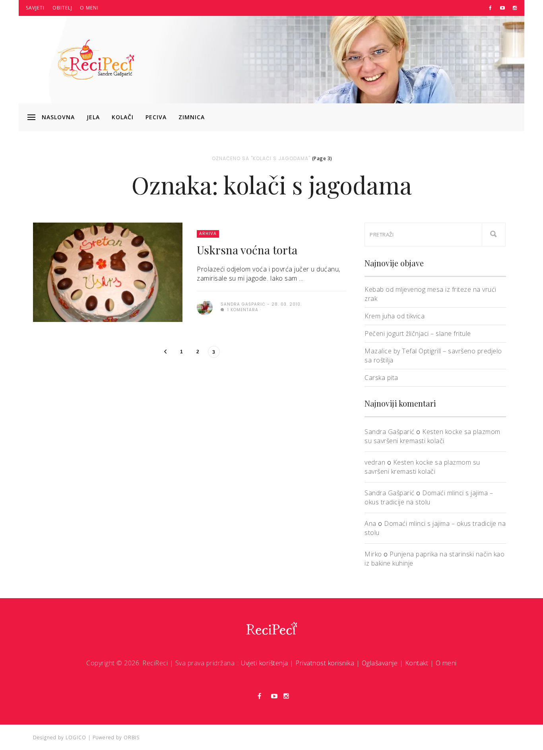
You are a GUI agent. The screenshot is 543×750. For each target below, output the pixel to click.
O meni (89, 7)
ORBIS (132, 737)
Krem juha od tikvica (395, 316)
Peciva (156, 117)
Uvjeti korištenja (264, 663)
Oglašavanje (380, 663)
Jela (93, 117)
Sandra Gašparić (390, 431)
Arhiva (208, 233)
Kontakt (417, 663)
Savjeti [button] (35, 7)
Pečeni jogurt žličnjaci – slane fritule (418, 333)
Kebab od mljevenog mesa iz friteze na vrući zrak (430, 294)
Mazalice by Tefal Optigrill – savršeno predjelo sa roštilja (433, 355)
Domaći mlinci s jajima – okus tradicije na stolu (429, 497)
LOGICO (76, 737)
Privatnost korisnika (324, 663)
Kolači (123, 117)
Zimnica (191, 117)
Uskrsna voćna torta (247, 249)
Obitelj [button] (62, 7)
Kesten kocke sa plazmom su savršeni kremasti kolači (432, 436)
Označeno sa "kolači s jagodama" (261, 158)
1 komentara (242, 310)
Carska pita (381, 377)
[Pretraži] (494, 234)
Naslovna (58, 117)
